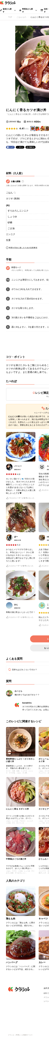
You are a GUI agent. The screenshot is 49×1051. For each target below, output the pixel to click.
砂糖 (10, 222)
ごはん (9, 192)
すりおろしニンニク (18, 210)
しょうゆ (12, 216)
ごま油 (11, 228)
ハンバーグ (12, 962)
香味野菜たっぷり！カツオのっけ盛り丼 (20, 760)
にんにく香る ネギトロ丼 (17, 809)
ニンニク (10, 234)
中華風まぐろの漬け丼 (16, 859)
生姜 (8, 240)
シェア (11, 147)
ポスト (21, 147)
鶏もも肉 (10, 918)
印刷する (31, 147)
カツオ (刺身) (13, 198)
